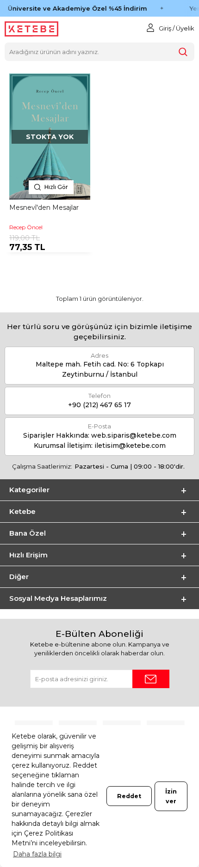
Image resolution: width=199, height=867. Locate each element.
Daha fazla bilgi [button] (37, 854)
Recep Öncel (26, 227)
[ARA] (183, 52)
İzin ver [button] (171, 796)
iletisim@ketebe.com (130, 445)
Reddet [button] (129, 796)
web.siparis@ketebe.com (133, 435)
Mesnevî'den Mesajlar (44, 207)
